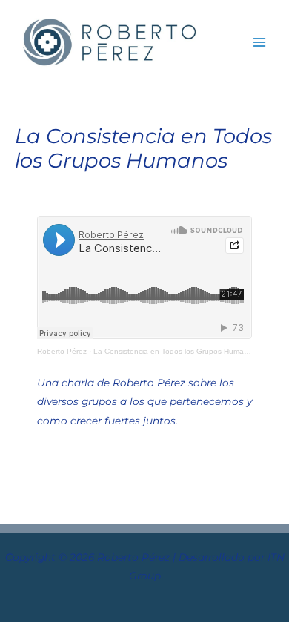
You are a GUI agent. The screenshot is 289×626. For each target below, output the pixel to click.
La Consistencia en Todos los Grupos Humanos (174, 351)
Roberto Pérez (62, 351)
